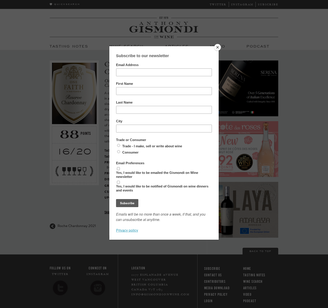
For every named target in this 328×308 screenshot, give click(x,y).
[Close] (217, 47)
